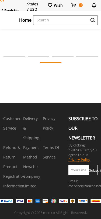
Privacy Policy (49, 123)
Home (25, 20)
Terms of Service (51, 152)
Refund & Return (11, 152)
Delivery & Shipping (31, 128)
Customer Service (12, 123)
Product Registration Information (14, 176)
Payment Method (31, 152)
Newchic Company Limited (31, 176)
